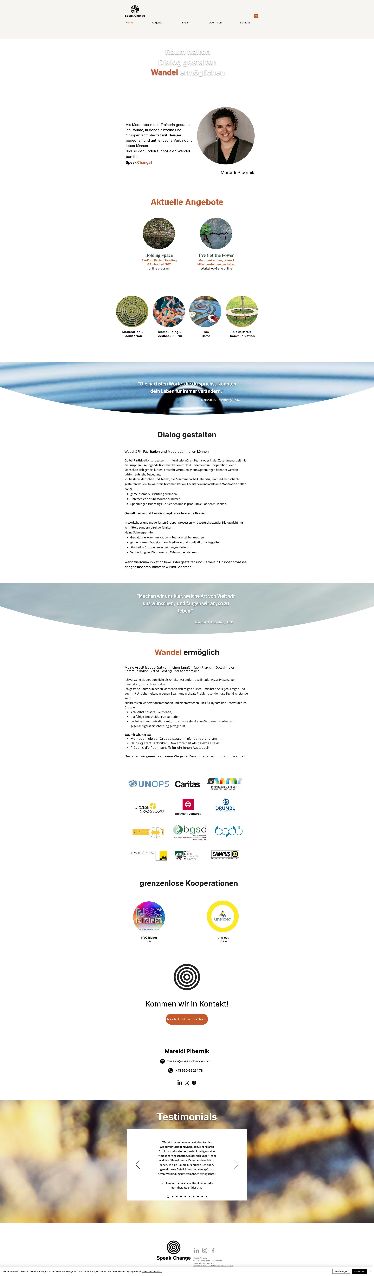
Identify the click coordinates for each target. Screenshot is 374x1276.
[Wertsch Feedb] (198, 1196)
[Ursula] (189, 1196)
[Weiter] (236, 1165)
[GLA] (167, 1196)
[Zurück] (138, 1165)
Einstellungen (341, 1271)
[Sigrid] (181, 1196)
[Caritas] (177, 1196)
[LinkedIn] (180, 1083)
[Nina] (172, 1197)
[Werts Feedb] (206, 1196)
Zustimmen (359, 1271)
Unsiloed (223, 937)
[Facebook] (194, 1083)
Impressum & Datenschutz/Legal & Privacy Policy (213, 1266)
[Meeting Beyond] (193, 1196)
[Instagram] (187, 1083)
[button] (256, 15)
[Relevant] (185, 1196)
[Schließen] (370, 1271)
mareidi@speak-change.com (189, 1061)
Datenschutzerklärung (152, 1271)
